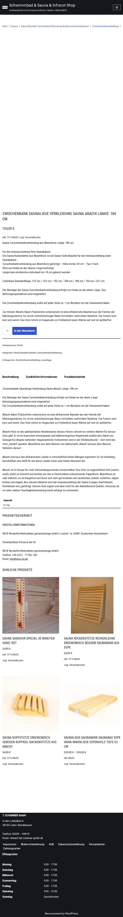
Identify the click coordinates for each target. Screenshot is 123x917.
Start (5, 26)
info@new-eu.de (19, 559)
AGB (51, 844)
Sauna (14, 26)
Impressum (9, 844)
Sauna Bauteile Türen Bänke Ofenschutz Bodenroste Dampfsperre (55, 26)
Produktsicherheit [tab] (74, 376)
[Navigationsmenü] (117, 7)
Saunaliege (46, 360)
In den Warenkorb (24, 330)
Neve (48, 913)
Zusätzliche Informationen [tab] (41, 376)
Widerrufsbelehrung (32, 844)
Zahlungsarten (11, 848)
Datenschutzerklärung (71, 844)
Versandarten (97, 844)
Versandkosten (33, 237)
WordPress (71, 913)
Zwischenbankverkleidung (105, 26)
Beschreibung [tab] (10, 376)
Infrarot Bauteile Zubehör (24, 353)
